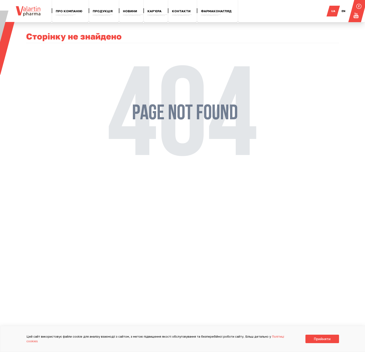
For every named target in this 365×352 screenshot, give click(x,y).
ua (333, 11)
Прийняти (322, 339)
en (343, 11)
